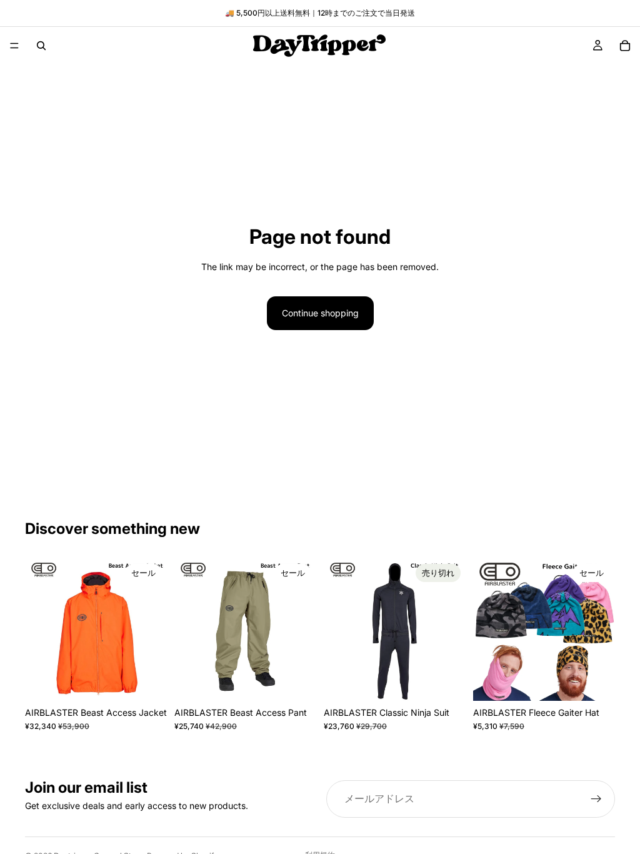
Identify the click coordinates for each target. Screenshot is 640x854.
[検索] (41, 45)
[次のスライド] (153, 630)
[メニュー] (14, 45)
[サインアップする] (596, 799)
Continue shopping (320, 313)
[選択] (147, 681)
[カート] (625, 45)
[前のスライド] (38, 630)
